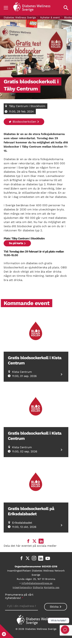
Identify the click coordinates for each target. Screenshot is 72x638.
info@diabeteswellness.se (36, 583)
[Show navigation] (6, 8)
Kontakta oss (51, 587)
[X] (28, 558)
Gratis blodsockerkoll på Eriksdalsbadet (31, 511)
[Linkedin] (40, 558)
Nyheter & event (50, 17)
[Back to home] (31, 8)
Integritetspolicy (22, 587)
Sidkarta (38, 587)
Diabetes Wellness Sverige (20, 17)
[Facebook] (21, 558)
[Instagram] (34, 558)
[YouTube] (47, 558)
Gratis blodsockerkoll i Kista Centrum (34, 360)
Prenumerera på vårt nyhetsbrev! (19, 596)
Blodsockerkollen (24, 121)
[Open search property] (66, 7)
